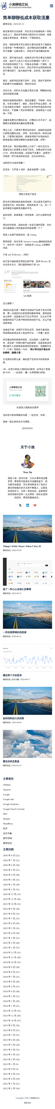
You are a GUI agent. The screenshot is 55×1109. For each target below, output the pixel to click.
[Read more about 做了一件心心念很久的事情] (27, 571)
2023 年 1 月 (9, 1064)
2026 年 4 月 (9, 875)
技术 (5, 828)
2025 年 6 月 (9, 923)
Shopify (6, 819)
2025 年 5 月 (9, 928)
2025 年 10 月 (9, 904)
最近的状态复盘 (11, 761)
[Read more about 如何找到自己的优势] (27, 700)
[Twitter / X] (20, 505)
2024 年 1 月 (9, 1006)
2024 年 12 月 (9, 952)
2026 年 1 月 (9, 889)
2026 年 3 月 (9, 880)
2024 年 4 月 (9, 991)
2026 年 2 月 (9, 884)
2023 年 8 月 (9, 1030)
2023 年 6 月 (9, 1040)
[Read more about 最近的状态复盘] (27, 743)
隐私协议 (27, 1103)
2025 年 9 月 (9, 909)
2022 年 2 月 (9, 1088)
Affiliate (7, 785)
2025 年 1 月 (9, 947)
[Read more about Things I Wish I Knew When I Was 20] (27, 528)
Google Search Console (14, 809)
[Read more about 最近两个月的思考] (27, 657)
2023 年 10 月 (9, 1020)
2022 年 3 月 (9, 1084)
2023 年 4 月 (9, 1050)
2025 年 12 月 (9, 894)
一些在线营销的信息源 (14, 632)
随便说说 (7, 24)
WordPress (8, 824)
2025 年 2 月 (9, 943)
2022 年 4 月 (9, 1079)
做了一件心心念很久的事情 (17, 589)
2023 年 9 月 (9, 1025)
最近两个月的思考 (12, 675)
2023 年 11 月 (9, 1015)
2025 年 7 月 (9, 918)
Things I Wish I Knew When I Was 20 (22, 546)
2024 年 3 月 (9, 996)
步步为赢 (15, 679)
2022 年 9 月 (9, 1069)
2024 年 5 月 (9, 986)
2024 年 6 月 (9, 981)
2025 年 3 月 (9, 938)
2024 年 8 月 (9, 972)
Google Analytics (11, 804)
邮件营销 (7, 838)
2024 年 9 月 (9, 967)
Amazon (7, 789)
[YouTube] (34, 505)
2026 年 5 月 (9, 870)
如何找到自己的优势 (13, 718)
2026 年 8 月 (9, 855)
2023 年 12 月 (9, 1011)
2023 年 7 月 (9, 1035)
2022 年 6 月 (9, 1074)
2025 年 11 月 (9, 899)
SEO (5, 814)
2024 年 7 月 (9, 977)
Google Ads (8, 799)
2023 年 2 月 (9, 1059)
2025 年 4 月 (9, 933)
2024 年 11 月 (9, 957)
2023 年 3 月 (9, 1054)
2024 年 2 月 (9, 1001)
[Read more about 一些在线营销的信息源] (27, 614)
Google (6, 794)
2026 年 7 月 (9, 860)
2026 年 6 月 (9, 865)
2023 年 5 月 (9, 1045)
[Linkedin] (27, 505)
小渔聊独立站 (18, 4)
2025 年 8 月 (9, 914)
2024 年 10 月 (9, 962)
